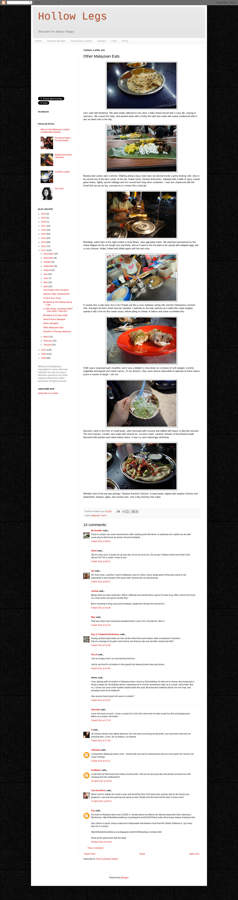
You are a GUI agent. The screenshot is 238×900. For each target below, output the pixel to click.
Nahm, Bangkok (50, 323)
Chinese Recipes (56, 40)
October (48, 262)
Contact (101, 40)
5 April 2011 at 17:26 (100, 740)
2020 (44, 214)
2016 (44, 230)
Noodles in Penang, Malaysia (57, 331)
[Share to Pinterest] (137, 511)
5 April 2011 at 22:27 (100, 761)
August (47, 270)
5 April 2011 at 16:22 (100, 700)
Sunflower (96, 770)
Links (114, 40)
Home (38, 40)
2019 (44, 218)
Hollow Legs (72, 17)
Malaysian (95, 515)
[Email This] (123, 511)
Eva (93, 810)
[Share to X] (130, 511)
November (49, 258)
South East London (81, 40)
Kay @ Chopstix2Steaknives (105, 634)
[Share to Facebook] (133, 511)
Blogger (124, 877)
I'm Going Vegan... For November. (63, 139)
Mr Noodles (96, 530)
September (49, 266)
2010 (44, 350)
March (47, 337)
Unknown (95, 750)
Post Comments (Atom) (107, 859)
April (46, 286)
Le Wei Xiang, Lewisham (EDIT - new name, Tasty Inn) (58, 310)
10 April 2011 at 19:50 (101, 781)
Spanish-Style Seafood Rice (56, 294)
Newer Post (89, 854)
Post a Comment (95, 848)
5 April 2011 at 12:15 (100, 625)
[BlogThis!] (127, 511)
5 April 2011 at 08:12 (100, 561)
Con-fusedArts (98, 790)
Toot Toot (59, 188)
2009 (44, 354)
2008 (44, 358)
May (93, 617)
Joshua (94, 591)
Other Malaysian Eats (53, 327)
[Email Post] (118, 511)
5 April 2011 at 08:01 (100, 541)
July (46, 274)
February (48, 341)
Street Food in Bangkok (54, 319)
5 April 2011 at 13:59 (100, 645)
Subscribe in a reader (48, 393)
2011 (44, 250)
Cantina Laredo (62, 172)
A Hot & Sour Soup (52, 298)
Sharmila (95, 709)
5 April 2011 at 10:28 (100, 608)
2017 (44, 226)
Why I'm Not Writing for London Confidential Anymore (55, 130)
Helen (94, 551)
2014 (44, 238)
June (46, 278)
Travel (103, 515)
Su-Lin (94, 654)
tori (92, 571)
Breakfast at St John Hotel (55, 315)
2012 (44, 246)
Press (125, 40)
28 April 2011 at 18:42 (101, 842)
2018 (44, 222)
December (49, 254)
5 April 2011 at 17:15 (100, 720)
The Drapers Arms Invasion (56, 290)
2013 (44, 242)
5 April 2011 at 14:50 (100, 668)
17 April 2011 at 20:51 (101, 801)
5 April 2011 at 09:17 (100, 581)
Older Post (194, 854)
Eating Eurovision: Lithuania (63, 156)
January (48, 345)
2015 (44, 234)
